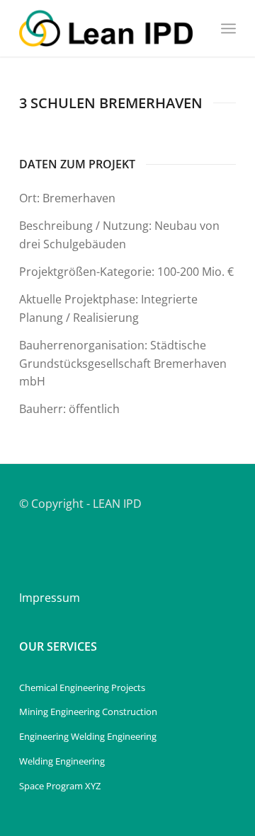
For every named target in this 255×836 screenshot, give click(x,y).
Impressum (49, 597)
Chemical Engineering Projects (82, 687)
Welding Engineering (62, 761)
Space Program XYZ (60, 785)
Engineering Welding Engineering (88, 736)
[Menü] (228, 28)
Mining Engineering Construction (88, 711)
